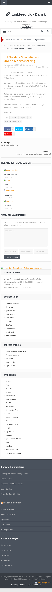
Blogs (7, 385)
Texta (6, 185)
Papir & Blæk (10, 314)
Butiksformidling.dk (9, 145)
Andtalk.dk (9, 321)
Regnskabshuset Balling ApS (16, 351)
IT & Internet (12, 46)
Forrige (7, 142)
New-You (9, 325)
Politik (8, 428)
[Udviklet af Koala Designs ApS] (43, 582)
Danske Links (6, 545)
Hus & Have (10, 403)
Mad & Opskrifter (12, 417)
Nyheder (9, 421)
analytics (23, 118)
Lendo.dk (9, 489)
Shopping (9, 435)
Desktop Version (18, 585)
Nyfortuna (5, 519)
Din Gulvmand (11, 336)
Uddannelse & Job (12, 450)
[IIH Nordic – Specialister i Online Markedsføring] (21, 268)
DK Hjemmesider (12, 503)
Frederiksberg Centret (20, 474)
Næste (45, 151)
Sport (8, 442)
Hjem (3, 46)
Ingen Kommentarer (10, 67)
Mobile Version (34, 585)
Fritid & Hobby (11, 399)
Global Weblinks (7, 565)
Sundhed (9, 446)
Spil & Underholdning (13, 439)
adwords (13, 118)
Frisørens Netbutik (8, 509)
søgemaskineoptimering (13, 121)
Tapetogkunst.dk (7, 530)
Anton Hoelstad (10, 174)
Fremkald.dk (10, 332)
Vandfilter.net (10, 328)
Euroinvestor (18, 484)
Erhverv (8, 392)
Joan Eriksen (5, 525)
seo (30, 118)
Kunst (8, 413)
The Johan (27, 40)
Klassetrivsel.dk (14, 494)
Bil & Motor (10, 381)
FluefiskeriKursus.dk (8, 514)
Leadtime (7, 205)
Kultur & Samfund (12, 410)
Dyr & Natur (10, 388)
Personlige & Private (13, 424)
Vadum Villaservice (12, 40)
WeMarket (8, 195)
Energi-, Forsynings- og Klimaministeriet (33, 154)
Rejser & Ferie (10, 432)
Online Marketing (27, 46)
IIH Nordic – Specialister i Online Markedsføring (21, 59)
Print (39, 67)
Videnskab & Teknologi (14, 453)
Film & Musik (10, 396)
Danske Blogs (6, 550)
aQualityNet (5, 560)
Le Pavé (9, 479)
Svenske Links (6, 555)
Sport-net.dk (40, 40)
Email (46, 67)
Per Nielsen (10, 318)
